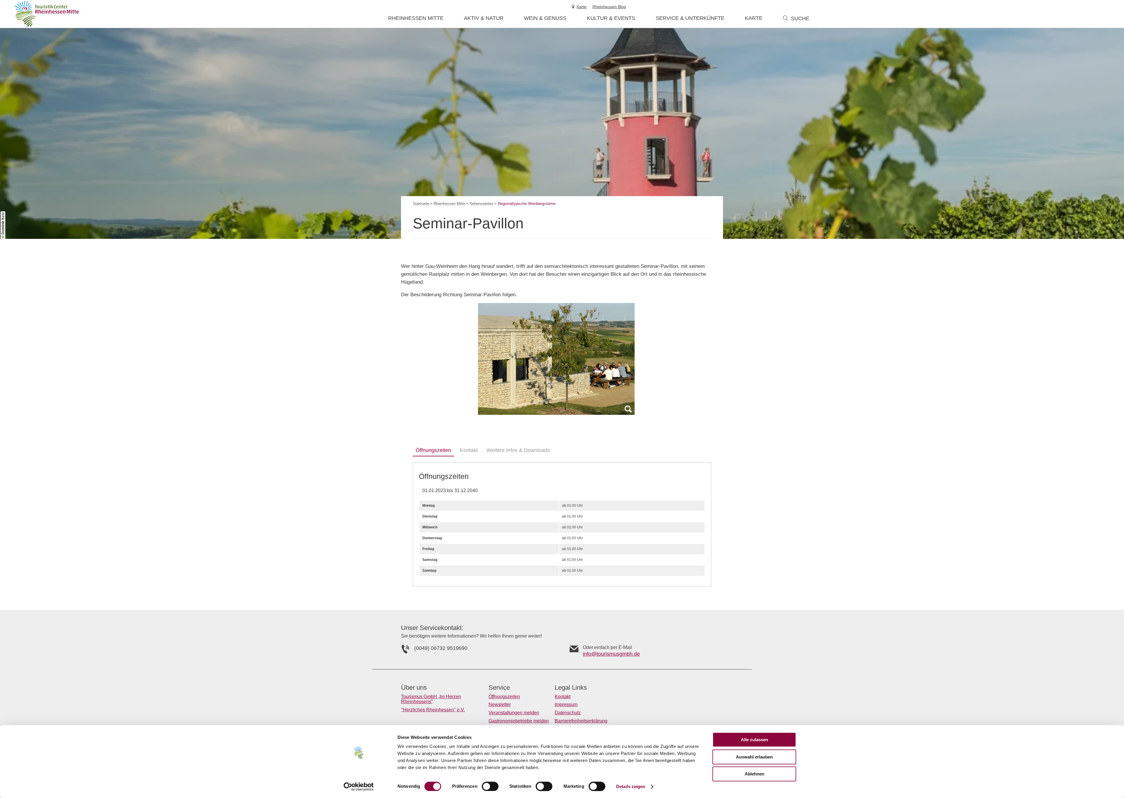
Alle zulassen (754, 739)
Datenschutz (568, 712)
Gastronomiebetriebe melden (519, 720)
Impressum (566, 704)
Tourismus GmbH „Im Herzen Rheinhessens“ (431, 699)
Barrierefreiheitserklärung (581, 720)
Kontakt (469, 450)
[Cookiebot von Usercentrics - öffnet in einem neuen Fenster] (358, 786)
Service (499, 687)
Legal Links (571, 687)
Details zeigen (630, 786)
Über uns (414, 687)
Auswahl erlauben (754, 756)
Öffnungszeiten (433, 450)
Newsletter (500, 704)
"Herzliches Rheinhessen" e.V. (433, 709)
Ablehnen (754, 773)
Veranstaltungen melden (514, 712)
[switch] (490, 786)
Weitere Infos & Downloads (518, 450)
